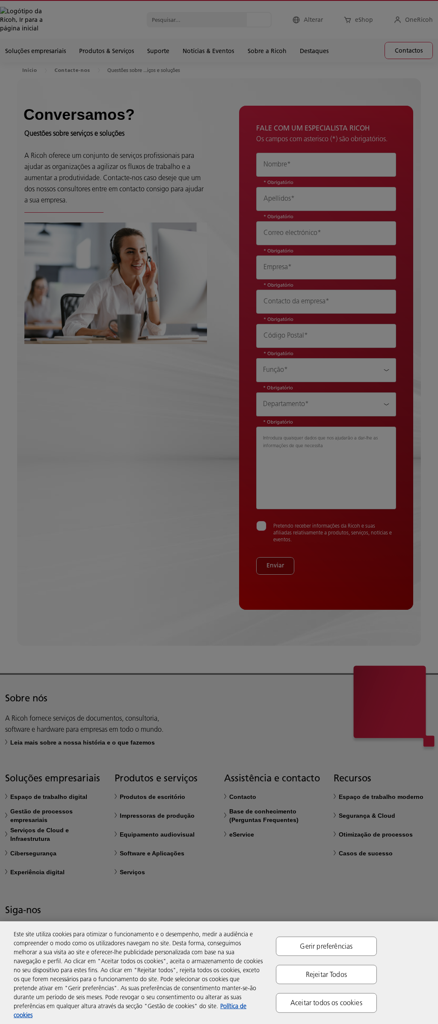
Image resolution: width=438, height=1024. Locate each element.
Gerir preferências (326, 946)
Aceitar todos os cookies (326, 1002)
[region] (219, 972)
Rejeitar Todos (326, 974)
